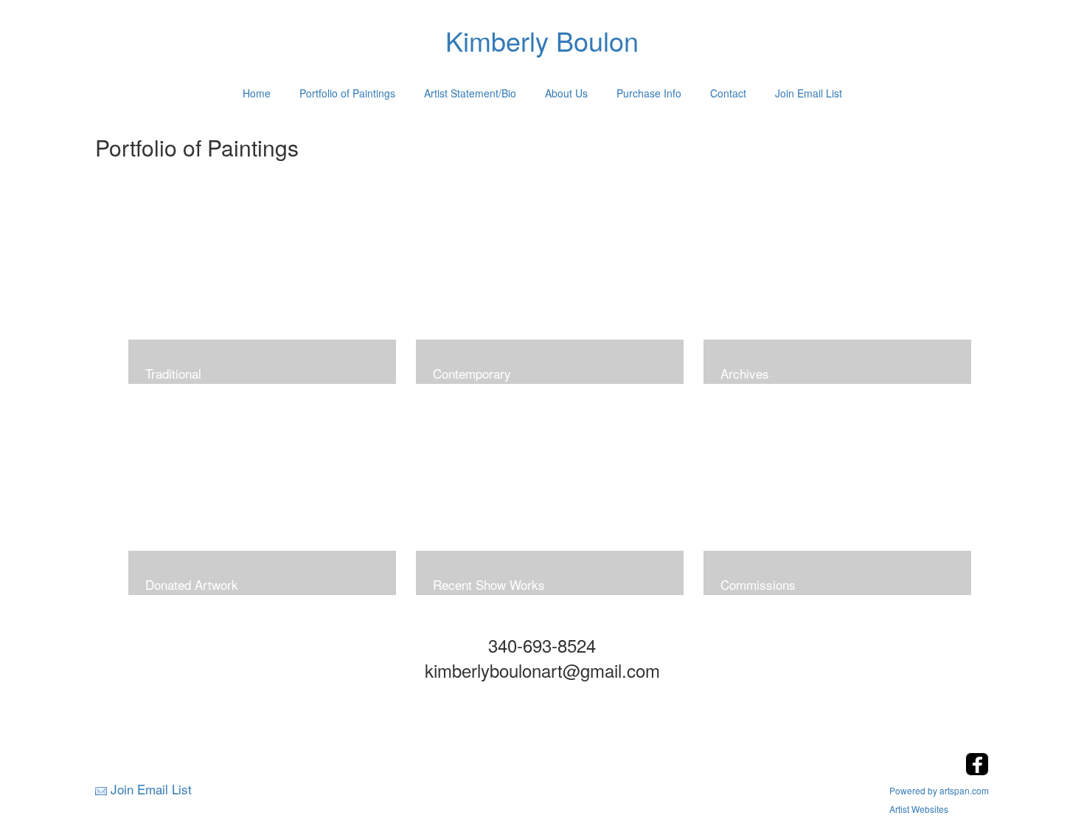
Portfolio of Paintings (347, 93)
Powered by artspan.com (939, 790)
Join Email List (808, 93)
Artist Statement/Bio (470, 93)
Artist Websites (918, 809)
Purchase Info (648, 93)
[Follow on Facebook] (977, 771)
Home (257, 93)
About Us (566, 93)
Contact (728, 93)
